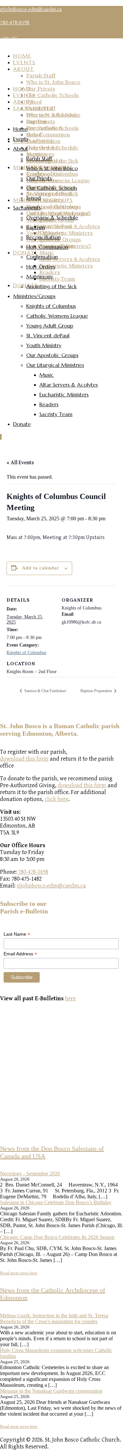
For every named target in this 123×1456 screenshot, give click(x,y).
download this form (24, 758)
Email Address (20, 954)
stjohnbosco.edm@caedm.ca (31, 10)
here (70, 998)
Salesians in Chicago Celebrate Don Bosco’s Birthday (56, 1202)
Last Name (17, 934)
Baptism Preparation (96, 690)
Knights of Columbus (26, 652)
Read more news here (18, 1272)
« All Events (20, 463)
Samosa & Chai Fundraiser (44, 690)
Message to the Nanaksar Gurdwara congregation (51, 1391)
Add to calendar (40, 568)
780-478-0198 (33, 871)
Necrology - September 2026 (30, 1173)
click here (56, 799)
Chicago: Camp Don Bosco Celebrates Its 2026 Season (57, 1237)
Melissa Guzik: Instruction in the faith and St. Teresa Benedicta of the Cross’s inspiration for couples (54, 1318)
